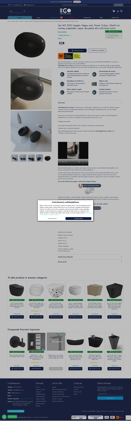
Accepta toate (78, 218)
